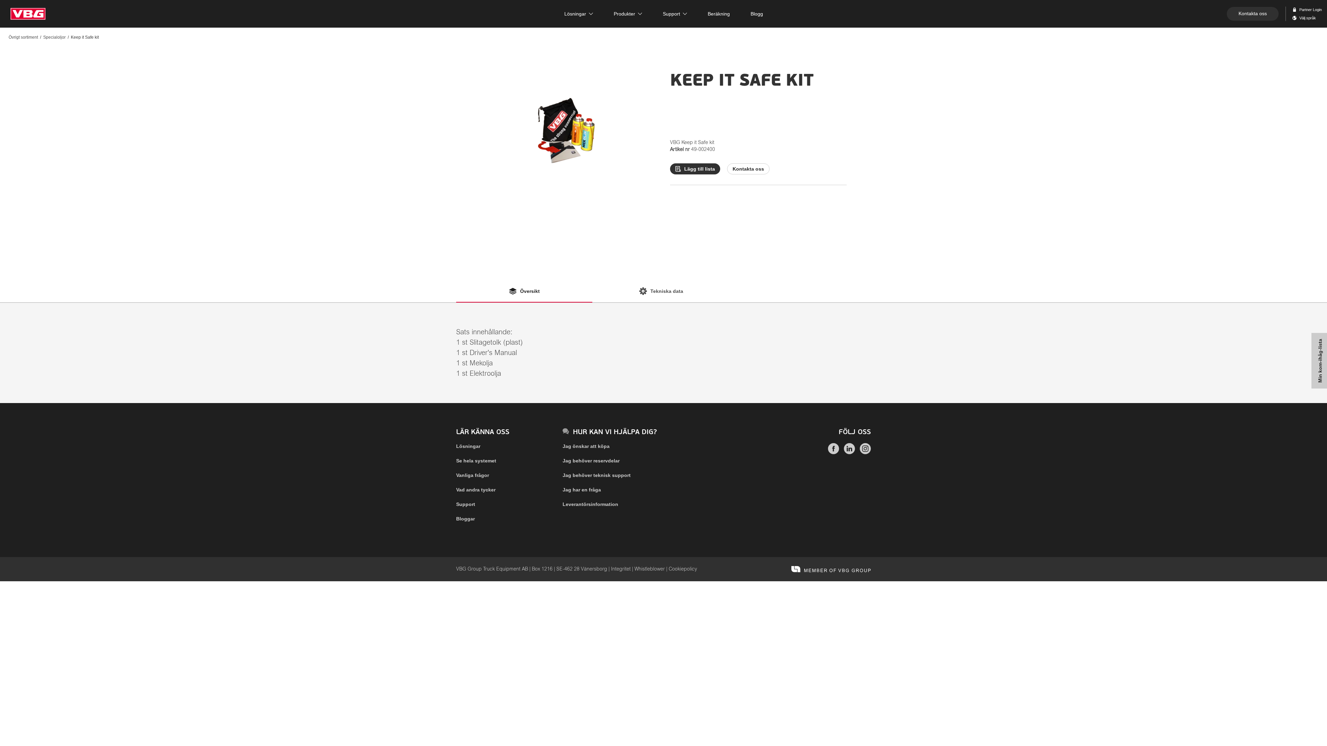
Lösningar (468, 446)
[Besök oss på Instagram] (865, 452)
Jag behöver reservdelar (591, 460)
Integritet (621, 569)
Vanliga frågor (472, 475)
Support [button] (671, 14)
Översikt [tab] (530, 291)
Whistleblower (649, 569)
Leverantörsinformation (590, 504)
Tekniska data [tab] (666, 291)
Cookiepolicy (683, 569)
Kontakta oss (1253, 13)
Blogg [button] (757, 14)
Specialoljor (54, 37)
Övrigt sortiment (23, 37)
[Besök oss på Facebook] (833, 452)
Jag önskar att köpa (586, 446)
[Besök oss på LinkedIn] (849, 452)
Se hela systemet (476, 460)
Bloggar (465, 519)
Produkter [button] (624, 14)
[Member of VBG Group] (831, 569)
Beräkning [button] (719, 14)
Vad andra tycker (476, 489)
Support (465, 504)
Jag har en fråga (582, 489)
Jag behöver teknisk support (597, 475)
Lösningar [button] (575, 14)
